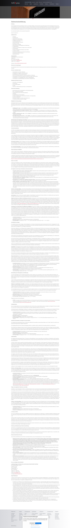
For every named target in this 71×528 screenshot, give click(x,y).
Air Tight (12, 514)
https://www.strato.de (51, 301)
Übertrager (13, 513)
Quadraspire (57, 516)
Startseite (33, 2)
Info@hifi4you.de (19, 60)
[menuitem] (27, 4)
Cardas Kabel (57, 513)
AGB (51, 2)
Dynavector (49, 513)
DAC (20, 515)
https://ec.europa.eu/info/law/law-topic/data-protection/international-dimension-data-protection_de (27, 158)
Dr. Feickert (33, 514)
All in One (20, 517)
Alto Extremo (57, 517)
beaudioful (56, 515)
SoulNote (12, 516)
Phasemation (13, 515)
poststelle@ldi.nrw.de (17, 472)
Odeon (26, 513)
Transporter (21, 514)
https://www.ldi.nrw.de (18, 473)
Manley (12, 521)
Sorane (41, 514)
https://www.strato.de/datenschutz (25, 302)
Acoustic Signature (35, 513)
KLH (25, 514)
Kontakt (37, 2)
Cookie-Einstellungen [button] (35, 524)
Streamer (20, 513)
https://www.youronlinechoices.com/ (34, 203)
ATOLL (12, 517)
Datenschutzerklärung (46, 2)
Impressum (40, 2)
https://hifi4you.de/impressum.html (20, 63)
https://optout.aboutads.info (22, 203)
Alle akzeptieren (38, 523)
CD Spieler (20, 516)
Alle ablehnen (32, 523)
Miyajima (48, 516)
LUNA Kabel (57, 514)
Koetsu (48, 515)
